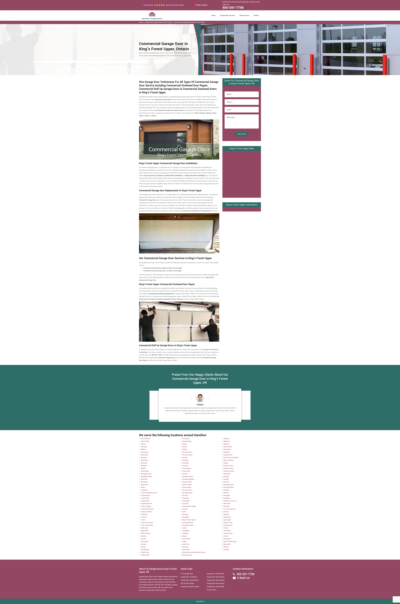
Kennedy (185, 514)
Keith (184, 512)
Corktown (144, 514)
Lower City (185, 544)
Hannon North (187, 482)
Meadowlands (187, 555)
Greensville (186, 471)
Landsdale (185, 531)
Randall (226, 479)
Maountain (185, 550)
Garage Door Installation (189, 577)
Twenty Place (228, 533)
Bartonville (144, 455)
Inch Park (185, 504)
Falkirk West (145, 555)
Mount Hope (227, 447)
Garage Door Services (227, 15)
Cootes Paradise (146, 512)
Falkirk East (145, 552)
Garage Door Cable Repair (215, 587)
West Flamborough (229, 541)
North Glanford (228, 460)
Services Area (244, 15)
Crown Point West (147, 525)
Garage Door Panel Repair (215, 583)
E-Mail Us (243, 578)
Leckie (184, 536)
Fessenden (186, 439)
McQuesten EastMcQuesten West (193, 552)
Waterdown (227, 539)
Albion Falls (145, 441)
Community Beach (147, 509)
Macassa (185, 547)
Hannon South (187, 485)
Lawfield (185, 533)
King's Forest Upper (189, 520)
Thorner (226, 528)
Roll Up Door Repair (187, 583)
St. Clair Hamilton (229, 509)
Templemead (227, 525)
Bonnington (145, 471)
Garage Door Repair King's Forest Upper (158, 22)
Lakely (184, 528)
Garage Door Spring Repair (190, 580)
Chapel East (145, 498)
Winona (226, 547)
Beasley (143, 457)
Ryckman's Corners (230, 501)
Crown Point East (147, 522)
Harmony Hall (186, 490)
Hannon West (186, 487)
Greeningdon (186, 468)
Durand (143, 539)
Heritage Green (187, 493)
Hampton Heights (188, 479)
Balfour (143, 449)
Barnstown (144, 452)
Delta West (145, 531)
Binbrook (144, 463)
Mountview (227, 449)
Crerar (143, 520)
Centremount (145, 495)
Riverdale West (228, 487)
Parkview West (228, 468)
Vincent (226, 536)
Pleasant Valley (228, 471)
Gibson (184, 444)
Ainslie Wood (145, 439)
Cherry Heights (146, 506)
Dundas (143, 536)
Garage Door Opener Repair (190, 587)
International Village (189, 506)
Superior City (227, 522)
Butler (143, 487)
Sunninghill (227, 520)
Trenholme (227, 531)
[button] (193, 398)
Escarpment (145, 550)
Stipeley (226, 514)
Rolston (226, 493)
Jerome (184, 509)
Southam (226, 506)
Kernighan (185, 517)
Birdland (144, 466)
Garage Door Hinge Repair (215, 577)
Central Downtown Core (149, 493)
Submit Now (242, 134)
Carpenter (144, 490)
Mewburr (226, 439)
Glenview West (187, 455)
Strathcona (227, 517)
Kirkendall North (187, 522)
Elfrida (143, 547)
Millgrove (226, 441)
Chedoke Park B (146, 504)
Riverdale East (228, 485)
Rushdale (226, 498)
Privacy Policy (211, 590)
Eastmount (144, 541)
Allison (143, 444)
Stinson (226, 512)
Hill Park (185, 495)
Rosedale (226, 495)
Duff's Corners (146, 533)
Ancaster (144, 447)
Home (213, 15)
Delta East (144, 528)
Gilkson (184, 449)
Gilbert (184, 447)
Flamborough (186, 441)
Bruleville (144, 479)
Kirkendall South (187, 525)
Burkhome (144, 485)
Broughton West (146, 476)
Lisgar (184, 541)
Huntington (186, 501)
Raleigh (226, 476)
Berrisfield (144, 460)
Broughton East (146, 474)
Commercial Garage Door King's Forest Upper (189, 22)
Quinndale (226, 474)
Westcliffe (227, 544)
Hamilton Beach (187, 476)
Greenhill (185, 466)
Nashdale (226, 452)
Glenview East (187, 452)
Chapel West (145, 501)
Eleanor (143, 544)
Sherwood (226, 504)
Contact (256, 15)
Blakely (143, 468)
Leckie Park (186, 539)
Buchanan (144, 482)
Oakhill (225, 463)
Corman (143, 517)
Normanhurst (227, 455)
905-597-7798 (233, 7)
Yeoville (226, 550)
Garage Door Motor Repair (216, 580)
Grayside (185, 460)
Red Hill (226, 482)
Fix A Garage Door (187, 574)
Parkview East (228, 466)
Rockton (226, 490)
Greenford (185, 463)
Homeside (185, 498)
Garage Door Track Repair (215, 574)
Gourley (184, 457)
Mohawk (226, 444)
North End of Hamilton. (231, 457)
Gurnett (184, 474)
